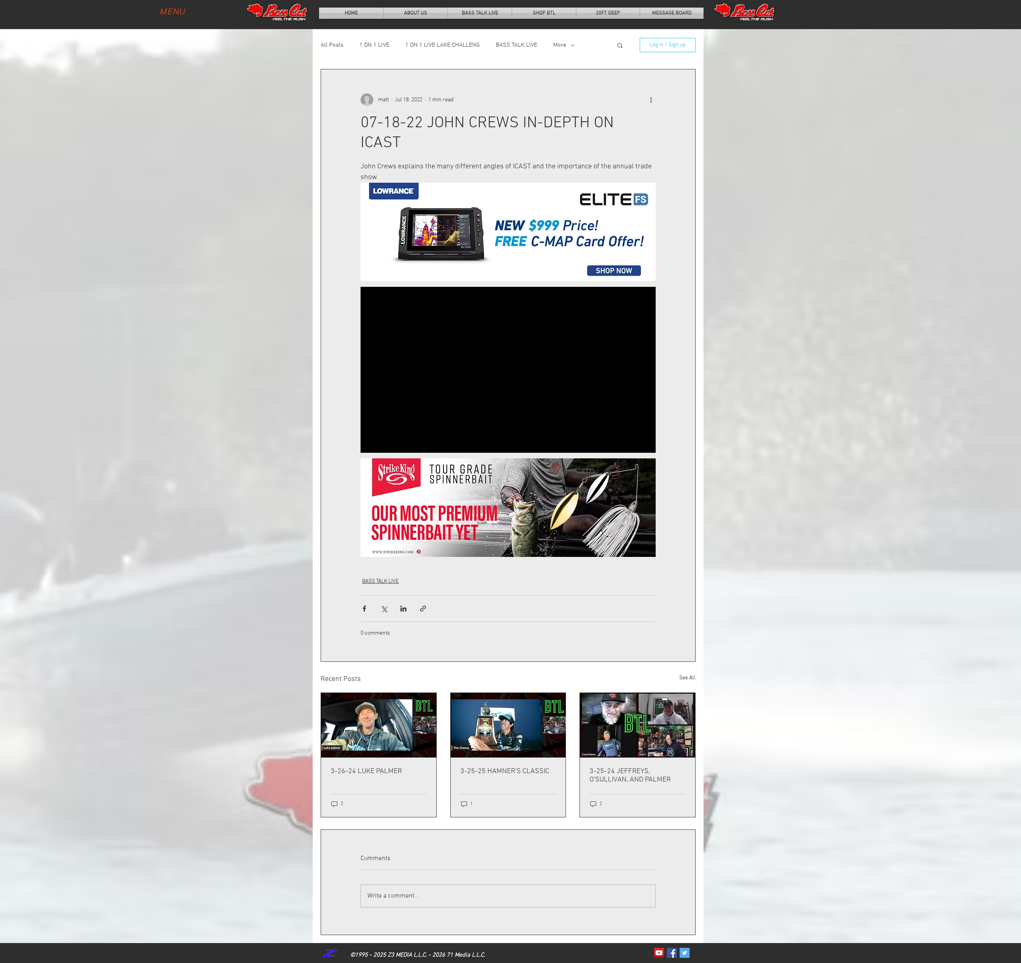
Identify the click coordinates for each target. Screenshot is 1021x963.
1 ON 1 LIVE (374, 45)
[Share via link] (423, 608)
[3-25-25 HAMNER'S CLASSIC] (508, 725)
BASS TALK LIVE (516, 45)
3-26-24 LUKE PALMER (366, 771)
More (559, 45)
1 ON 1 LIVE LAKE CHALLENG (442, 45)
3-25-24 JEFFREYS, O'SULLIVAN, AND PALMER (630, 775)
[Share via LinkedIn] (403, 608)
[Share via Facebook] (364, 608)
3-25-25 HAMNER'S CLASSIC (504, 771)
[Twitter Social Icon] (685, 953)
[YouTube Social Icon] (659, 953)
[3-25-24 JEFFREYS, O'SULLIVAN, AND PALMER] (637, 725)
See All (687, 678)
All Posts (332, 45)
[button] (620, 45)
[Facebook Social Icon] (672, 953)
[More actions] (651, 100)
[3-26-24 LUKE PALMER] (378, 725)
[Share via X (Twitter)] (384, 608)
